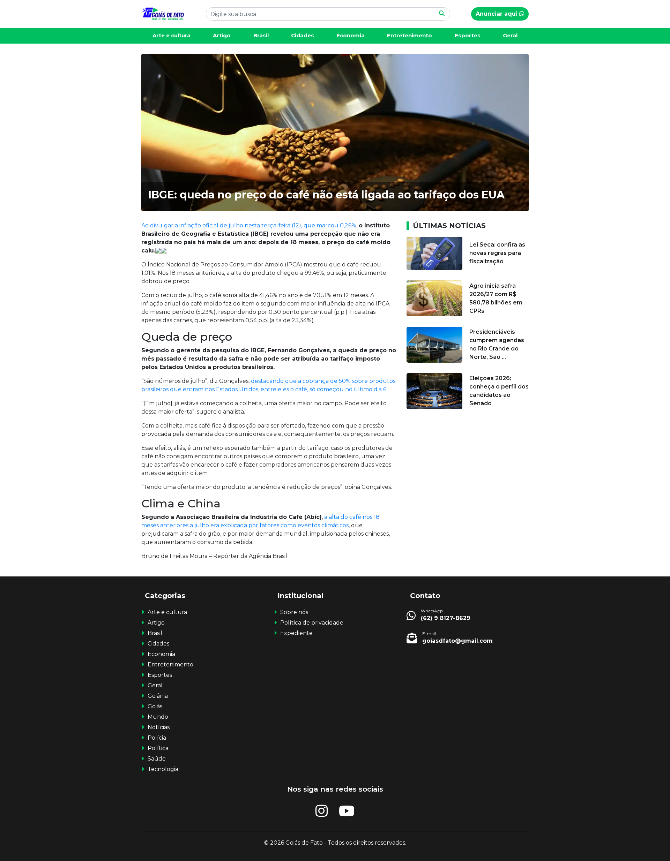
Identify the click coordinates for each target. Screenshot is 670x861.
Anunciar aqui (497, 13)
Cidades (302, 35)
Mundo (158, 716)
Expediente (296, 633)
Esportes (468, 35)
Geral (510, 35)
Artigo (222, 35)
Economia (350, 35)
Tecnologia (163, 769)
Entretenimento (409, 35)
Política (158, 748)
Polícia (157, 737)
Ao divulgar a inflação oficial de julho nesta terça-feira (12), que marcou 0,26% (248, 225)
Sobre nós (294, 612)
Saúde (157, 758)
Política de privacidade (311, 622)
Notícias (159, 727)
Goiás (155, 706)
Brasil (261, 35)
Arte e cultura (171, 35)
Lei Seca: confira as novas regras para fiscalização (497, 253)
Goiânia (158, 696)
